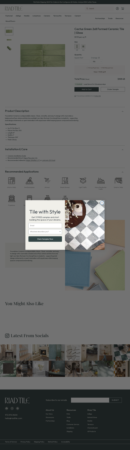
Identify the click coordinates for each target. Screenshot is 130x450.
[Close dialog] (102, 203)
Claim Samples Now (45, 239)
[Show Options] (60, 231)
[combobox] (44, 231)
